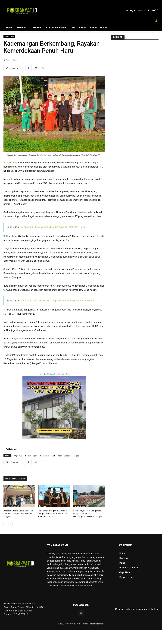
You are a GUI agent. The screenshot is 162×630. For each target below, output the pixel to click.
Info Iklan (154, 609)
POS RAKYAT (10, 162)
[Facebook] (28, 68)
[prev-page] (5, 524)
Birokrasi (43, 506)
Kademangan (31, 456)
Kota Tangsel (64, 456)
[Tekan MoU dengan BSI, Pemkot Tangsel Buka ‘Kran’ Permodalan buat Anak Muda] (54, 496)
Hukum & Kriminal (11, 506)
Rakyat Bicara (9, 36)
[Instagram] (81, 613)
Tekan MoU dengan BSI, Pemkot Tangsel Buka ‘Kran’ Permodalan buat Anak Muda (52, 514)
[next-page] (10, 524)
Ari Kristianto (12, 449)
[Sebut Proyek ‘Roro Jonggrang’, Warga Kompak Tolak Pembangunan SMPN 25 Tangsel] (89, 496)
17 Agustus (17, 456)
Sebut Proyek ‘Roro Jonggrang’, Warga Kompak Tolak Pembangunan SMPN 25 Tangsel (88, 514)
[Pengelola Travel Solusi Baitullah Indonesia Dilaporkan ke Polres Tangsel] (19, 496)
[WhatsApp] (43, 68)
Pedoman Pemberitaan (136, 609)
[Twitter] (36, 68)
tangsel (76, 456)
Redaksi (119, 609)
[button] (81, 21)
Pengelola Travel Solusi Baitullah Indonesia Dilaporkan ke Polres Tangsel (18, 514)
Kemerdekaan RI (47, 456)
